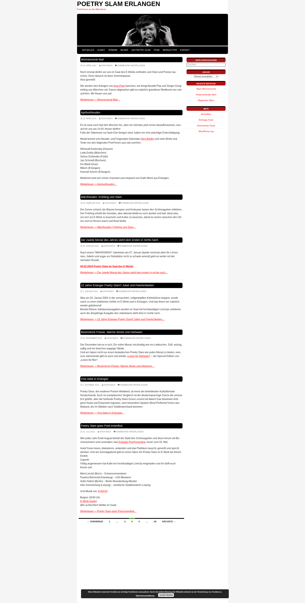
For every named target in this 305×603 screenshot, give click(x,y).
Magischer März (206, 100)
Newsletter (170, 50)
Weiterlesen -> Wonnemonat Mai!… (100, 99)
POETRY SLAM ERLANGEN (118, 3)
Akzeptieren (166, 595)
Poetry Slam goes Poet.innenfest (101, 425)
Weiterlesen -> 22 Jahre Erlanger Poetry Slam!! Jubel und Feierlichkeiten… (122, 319)
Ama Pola (119, 86)
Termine (112, 50)
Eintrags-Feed (206, 120)
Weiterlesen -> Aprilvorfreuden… (98, 184)
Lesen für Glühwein (139, 356)
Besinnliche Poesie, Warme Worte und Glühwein (111, 332)
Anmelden (206, 114)
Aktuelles (88, 50)
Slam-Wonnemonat (206, 89)
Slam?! (101, 50)
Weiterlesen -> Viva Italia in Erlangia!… (102, 413)
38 (155, 521)
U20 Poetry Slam (140, 50)
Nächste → (169, 521)
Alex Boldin (147, 139)
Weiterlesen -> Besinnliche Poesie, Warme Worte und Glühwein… (117, 366)
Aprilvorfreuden (90, 112)
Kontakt (185, 50)
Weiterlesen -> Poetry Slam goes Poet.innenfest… (108, 511)
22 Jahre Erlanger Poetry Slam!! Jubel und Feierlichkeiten (117, 285)
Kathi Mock (107, 65)
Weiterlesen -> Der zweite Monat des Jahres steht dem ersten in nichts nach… (124, 272)
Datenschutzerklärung (145, 595)
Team (156, 50)
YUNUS (102, 491)
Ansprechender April (206, 94)
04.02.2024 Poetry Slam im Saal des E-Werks (106, 266)
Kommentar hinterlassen (131, 65)
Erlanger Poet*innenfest (132, 442)
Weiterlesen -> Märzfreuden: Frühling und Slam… (108, 227)
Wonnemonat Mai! (92, 59)
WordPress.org (206, 131)
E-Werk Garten (88, 501)
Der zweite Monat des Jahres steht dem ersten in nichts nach (119, 240)
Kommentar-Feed (206, 125)
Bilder (124, 50)
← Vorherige (95, 521)
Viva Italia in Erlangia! (94, 379)
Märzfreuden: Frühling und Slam (101, 197)
